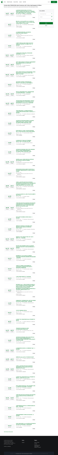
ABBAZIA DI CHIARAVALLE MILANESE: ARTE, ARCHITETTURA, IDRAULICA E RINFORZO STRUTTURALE (24, 226)
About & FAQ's (36, 442)
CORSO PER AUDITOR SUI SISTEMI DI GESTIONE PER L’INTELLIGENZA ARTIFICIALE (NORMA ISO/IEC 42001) (25, 395)
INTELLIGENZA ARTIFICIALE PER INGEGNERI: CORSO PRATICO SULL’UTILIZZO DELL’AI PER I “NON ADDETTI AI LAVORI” (25, 72)
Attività (23, 442)
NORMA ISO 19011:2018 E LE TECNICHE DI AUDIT (25, 357)
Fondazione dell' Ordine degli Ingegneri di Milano (37, 446)
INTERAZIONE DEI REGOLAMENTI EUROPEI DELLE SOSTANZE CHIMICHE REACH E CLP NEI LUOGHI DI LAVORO (25, 170)
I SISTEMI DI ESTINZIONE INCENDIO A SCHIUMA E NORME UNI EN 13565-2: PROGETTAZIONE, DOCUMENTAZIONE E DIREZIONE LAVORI (25, 121)
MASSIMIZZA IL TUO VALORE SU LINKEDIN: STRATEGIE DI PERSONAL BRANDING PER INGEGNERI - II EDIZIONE (26, 256)
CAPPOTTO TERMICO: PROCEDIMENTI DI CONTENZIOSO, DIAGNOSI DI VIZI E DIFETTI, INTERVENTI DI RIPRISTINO (24, 266)
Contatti (35, 443)
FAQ (12, 444)
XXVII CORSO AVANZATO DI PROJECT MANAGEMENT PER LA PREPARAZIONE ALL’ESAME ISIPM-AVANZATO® (25, 63)
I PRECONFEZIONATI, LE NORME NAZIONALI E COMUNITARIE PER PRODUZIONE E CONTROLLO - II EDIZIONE (25, 111)
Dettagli (34, 17)
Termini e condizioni (7, 446)
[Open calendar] (51, 16)
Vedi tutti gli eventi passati (8, 431)
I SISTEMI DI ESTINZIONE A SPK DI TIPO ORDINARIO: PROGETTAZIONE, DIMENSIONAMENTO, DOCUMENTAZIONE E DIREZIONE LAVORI (25, 150)
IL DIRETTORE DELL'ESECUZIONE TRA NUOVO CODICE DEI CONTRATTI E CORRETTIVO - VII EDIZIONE (24, 44)
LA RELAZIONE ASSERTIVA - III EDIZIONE (23, 276)
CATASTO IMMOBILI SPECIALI (21, 310)
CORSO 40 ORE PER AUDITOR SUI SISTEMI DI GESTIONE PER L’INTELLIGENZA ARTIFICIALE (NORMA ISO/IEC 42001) (24, 366)
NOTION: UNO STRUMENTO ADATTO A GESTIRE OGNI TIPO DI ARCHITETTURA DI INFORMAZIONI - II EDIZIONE (25, 246)
